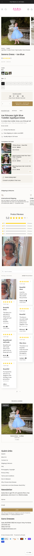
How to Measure (6, 479)
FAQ (2, 466)
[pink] (6, 73)
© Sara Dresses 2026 (7, 535)
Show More (6, 323)
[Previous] (2, 2)
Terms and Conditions (7, 476)
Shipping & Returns (7, 191)
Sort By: (23, 275)
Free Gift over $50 (17, 93)
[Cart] (31, 9)
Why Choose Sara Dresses (8, 482)
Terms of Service (15, 514)
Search (3, 454)
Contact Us (4, 460)
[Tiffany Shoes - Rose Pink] (6, 148)
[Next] (32, 2)
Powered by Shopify (19, 535)
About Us (3, 457)
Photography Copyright (8, 469)
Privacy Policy (5, 473)
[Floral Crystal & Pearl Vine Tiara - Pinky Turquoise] (6, 159)
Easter (8, 48)
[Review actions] (14, 302)
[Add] (30, 161)
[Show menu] (2, 9)
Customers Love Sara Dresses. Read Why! (13, 485)
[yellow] (10, 73)
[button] (27, 218)
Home (3, 48)
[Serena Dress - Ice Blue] (17, 419)
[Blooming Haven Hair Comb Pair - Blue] (6, 169)
